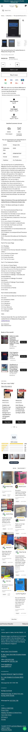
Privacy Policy (5, 710)
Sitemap (3, 719)
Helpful (4, 495)
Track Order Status (6, 715)
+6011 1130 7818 (14, 661)
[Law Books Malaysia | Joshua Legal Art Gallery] (13, 6)
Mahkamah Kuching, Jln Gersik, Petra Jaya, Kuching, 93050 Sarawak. (12, 694)
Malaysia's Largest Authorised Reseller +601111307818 (14, 1)
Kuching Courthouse (6, 690)
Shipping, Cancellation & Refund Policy (11, 712)
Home (2, 15)
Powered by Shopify (6, 730)
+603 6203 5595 (9, 659)
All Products (4, 717)
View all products (6, 386)
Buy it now (14, 75)
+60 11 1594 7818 (14, 700)
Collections (9, 15)
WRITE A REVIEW (14, 462)
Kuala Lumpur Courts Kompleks (9, 651)
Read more (17, 569)
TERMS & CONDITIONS (7, 708)
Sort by (14, 468)
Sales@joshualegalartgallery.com (6, 665)
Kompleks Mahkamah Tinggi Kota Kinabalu (12, 674)
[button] (25, 6)
